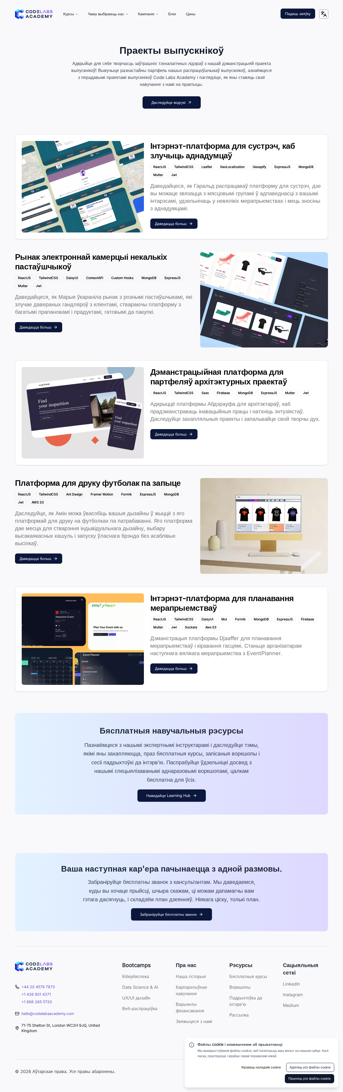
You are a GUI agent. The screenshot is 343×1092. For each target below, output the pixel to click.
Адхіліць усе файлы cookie (310, 1067)
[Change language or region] (323, 14)
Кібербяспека (135, 976)
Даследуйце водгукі (168, 102)
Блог (172, 14)
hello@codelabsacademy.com (47, 1013)
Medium (291, 1005)
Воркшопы (240, 987)
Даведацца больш (171, 223)
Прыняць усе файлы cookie (309, 1078)
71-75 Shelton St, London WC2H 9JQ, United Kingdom (60, 1028)
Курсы (68, 14)
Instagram (293, 994)
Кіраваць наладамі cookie (261, 1067)
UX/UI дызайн (136, 998)
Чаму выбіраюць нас (106, 14)
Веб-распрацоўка (139, 1008)
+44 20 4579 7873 (38, 986)
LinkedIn (291, 984)
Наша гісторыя (191, 976)
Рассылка (239, 1015)
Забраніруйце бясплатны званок (168, 914)
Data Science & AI (140, 987)
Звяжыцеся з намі (194, 1021)
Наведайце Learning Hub (168, 795)
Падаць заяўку (298, 13)
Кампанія (146, 14)
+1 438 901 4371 (36, 994)
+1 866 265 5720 (36, 1001)
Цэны (190, 14)
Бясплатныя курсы (248, 976)
